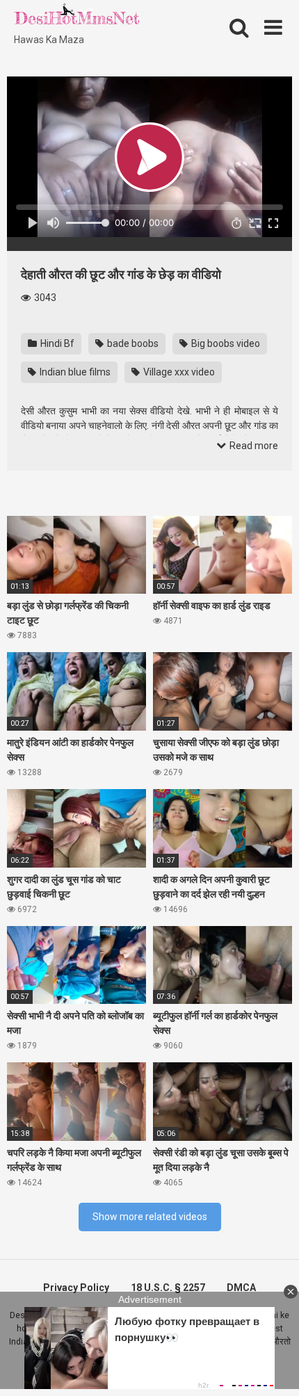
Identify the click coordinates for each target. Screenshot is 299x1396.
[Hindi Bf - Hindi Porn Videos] (76, 17)
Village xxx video (178, 372)
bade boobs (132, 343)
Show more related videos (149, 1216)
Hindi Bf (56, 343)
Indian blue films (74, 372)
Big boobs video (224, 343)
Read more (252, 445)
